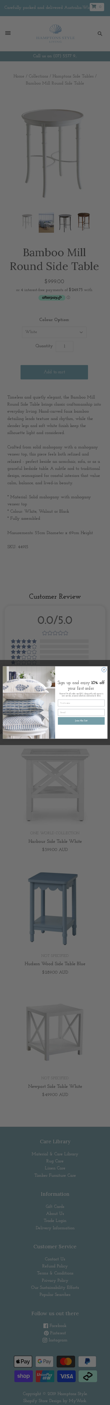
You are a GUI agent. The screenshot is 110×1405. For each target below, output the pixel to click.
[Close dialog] (103, 669)
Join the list (81, 721)
